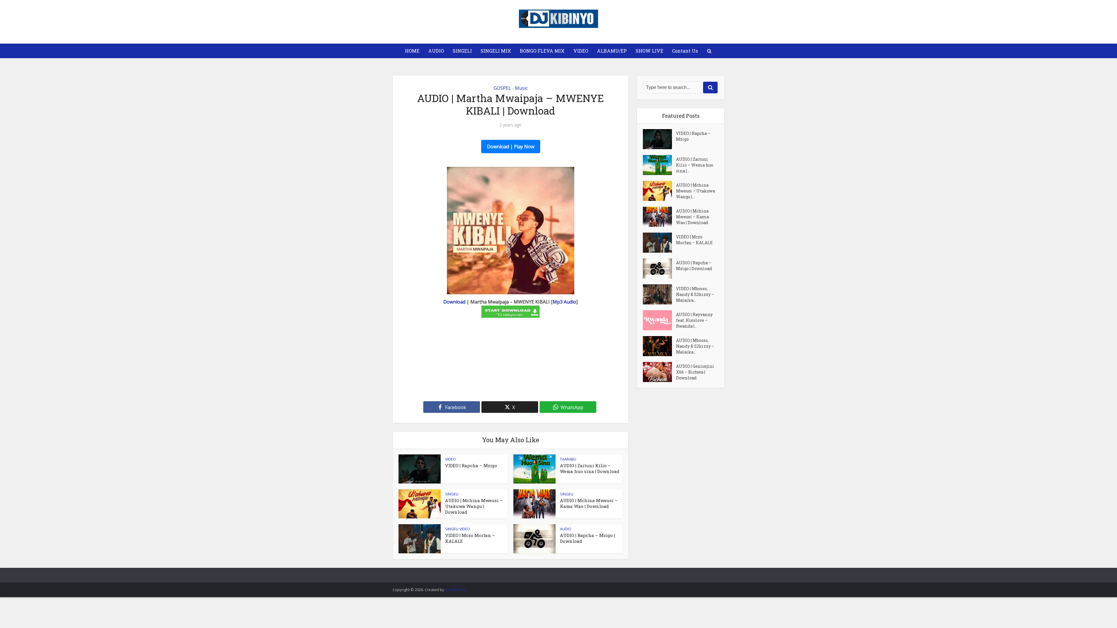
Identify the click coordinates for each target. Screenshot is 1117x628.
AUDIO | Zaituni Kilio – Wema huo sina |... (694, 165)
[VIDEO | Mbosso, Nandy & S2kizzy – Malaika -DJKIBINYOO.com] (659, 294)
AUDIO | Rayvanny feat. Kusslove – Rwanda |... (694, 320)
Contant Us (685, 51)
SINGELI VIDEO (457, 528)
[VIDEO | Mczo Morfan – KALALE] (659, 243)
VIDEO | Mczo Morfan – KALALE (694, 239)
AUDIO (436, 51)
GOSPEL (502, 88)
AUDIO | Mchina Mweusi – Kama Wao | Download (589, 503)
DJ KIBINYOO (455, 589)
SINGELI (462, 51)
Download (454, 302)
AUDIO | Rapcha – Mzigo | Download (694, 265)
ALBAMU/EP (612, 51)
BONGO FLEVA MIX (542, 51)
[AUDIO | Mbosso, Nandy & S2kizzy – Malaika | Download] (659, 346)
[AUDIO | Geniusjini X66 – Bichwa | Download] (659, 372)
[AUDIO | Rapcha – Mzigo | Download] (659, 268)
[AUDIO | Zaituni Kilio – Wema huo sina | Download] (659, 165)
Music (521, 88)
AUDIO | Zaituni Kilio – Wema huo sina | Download (589, 468)
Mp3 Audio (564, 302)
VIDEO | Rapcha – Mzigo (471, 465)
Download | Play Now (510, 146)
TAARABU (568, 459)
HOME (412, 51)
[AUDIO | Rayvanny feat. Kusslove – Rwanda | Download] (659, 320)
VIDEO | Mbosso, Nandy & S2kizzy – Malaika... (695, 294)
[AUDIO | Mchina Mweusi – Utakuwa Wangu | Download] (659, 191)
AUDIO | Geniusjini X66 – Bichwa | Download (695, 372)
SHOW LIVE (649, 51)
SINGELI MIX (496, 51)
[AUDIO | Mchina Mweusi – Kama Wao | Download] (659, 217)
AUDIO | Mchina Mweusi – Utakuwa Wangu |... (695, 190)
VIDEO (580, 51)
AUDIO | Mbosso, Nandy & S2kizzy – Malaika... (695, 346)
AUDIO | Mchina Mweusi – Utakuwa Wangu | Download (474, 506)
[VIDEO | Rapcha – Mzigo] (659, 139)
